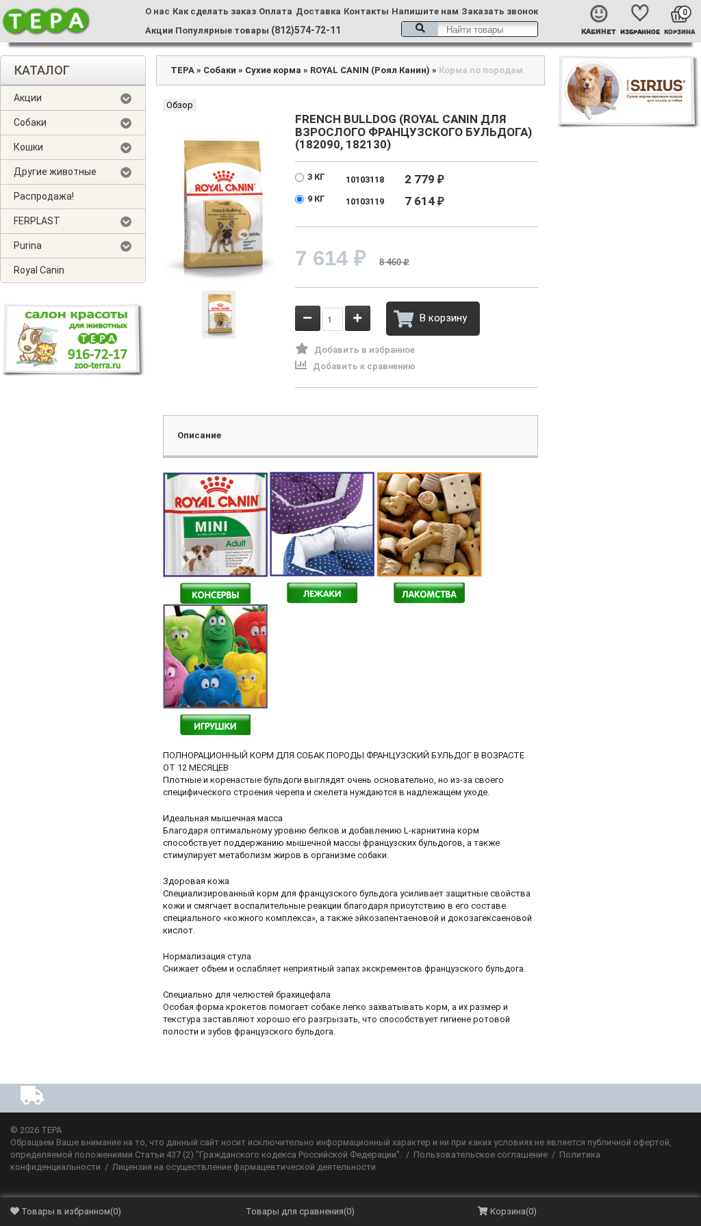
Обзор (179, 105)
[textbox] (469, 29)
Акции (159, 30)
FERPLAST (37, 220)
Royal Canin (39, 270)
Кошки (28, 147)
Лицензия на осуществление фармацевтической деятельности (244, 1167)
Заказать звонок (499, 11)
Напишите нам (425, 11)
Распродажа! (44, 196)
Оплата (275, 11)
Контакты (366, 11)
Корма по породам (481, 70)
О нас (157, 11)
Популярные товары (222, 30)
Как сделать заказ (214, 11)
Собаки (30, 122)
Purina (28, 245)
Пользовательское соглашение (480, 1154)
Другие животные (55, 171)
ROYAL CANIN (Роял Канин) (370, 70)
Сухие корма (273, 70)
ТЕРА (182, 70)
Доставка (318, 11)
